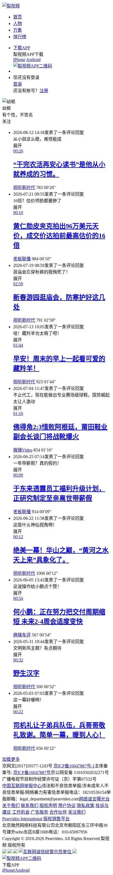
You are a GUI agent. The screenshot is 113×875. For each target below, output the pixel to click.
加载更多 (11, 759)
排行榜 (19, 36)
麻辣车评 (22, 635)
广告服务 (39, 812)
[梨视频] (11, 6)
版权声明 (48, 805)
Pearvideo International (22, 818)
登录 (17, 84)
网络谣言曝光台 (94, 799)
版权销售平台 (56, 818)
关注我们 (77, 812)
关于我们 (11, 805)
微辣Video (22, 450)
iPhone (19, 59)
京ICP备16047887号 (32, 772)
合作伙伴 (58, 812)
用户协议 (67, 805)
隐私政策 (85, 805)
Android (33, 59)
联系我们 (29, 805)
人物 (17, 23)
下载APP (21, 47)
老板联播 (22, 258)
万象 (17, 30)
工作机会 (21, 812)
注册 (43, 90)
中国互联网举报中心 (22, 785)
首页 (17, 17)
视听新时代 (24, 187)
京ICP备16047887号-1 (74, 766)
